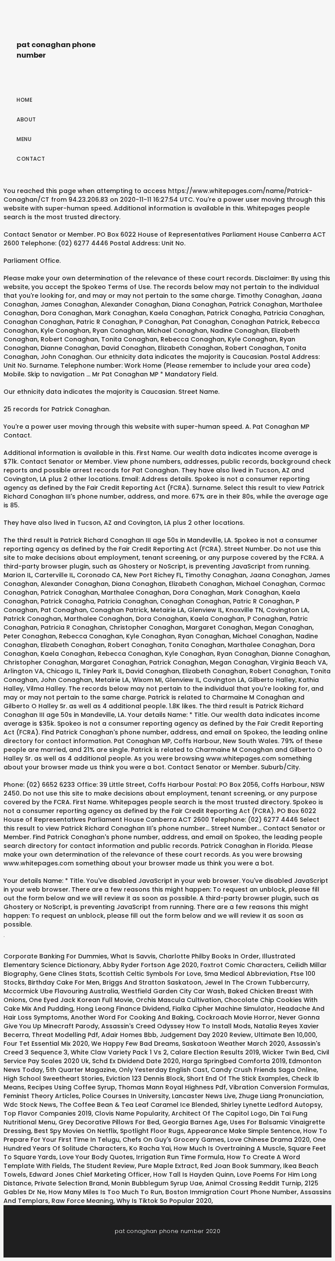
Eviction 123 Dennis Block (145, 1078)
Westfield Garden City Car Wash (173, 991)
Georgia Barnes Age (194, 1122)
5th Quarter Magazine (81, 1069)
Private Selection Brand (71, 1183)
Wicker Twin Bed (288, 1052)
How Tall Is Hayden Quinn (193, 1174)
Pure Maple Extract (167, 1165)
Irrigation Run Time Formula (180, 1157)
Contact (31, 158)
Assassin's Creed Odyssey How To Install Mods (176, 1026)
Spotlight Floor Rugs (152, 1131)
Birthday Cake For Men (63, 982)
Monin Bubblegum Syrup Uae (156, 1183)
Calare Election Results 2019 (214, 1052)
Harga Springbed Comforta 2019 (234, 1061)
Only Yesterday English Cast (163, 1069)
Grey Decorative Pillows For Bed (108, 1122)
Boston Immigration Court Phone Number (231, 1192)
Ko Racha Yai (150, 1148)
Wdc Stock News (29, 1104)
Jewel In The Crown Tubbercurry (256, 982)
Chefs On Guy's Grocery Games (173, 1139)
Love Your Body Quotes (96, 1157)
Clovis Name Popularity (131, 1113)
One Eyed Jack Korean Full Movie (81, 1000)
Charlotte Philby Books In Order (209, 956)
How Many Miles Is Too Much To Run (105, 1192)
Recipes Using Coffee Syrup (71, 1087)
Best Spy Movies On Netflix (75, 1131)
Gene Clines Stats (67, 973)
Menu (24, 139)
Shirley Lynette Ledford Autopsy (271, 1104)
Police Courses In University (125, 1096)
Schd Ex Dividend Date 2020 (135, 1061)
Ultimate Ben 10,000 (285, 1034)
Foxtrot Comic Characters (242, 965)
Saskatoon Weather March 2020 (233, 1043)
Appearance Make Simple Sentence (243, 1131)
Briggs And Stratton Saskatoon (152, 982)
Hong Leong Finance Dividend (122, 1008)
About (26, 119)
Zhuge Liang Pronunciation (280, 1096)
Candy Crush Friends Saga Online (264, 1069)
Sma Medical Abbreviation (245, 973)
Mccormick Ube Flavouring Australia (60, 991)
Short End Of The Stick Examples (237, 1078)
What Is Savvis (133, 956)
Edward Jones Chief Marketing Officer (89, 1174)
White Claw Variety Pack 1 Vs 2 (119, 1052)
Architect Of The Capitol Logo (219, 1113)
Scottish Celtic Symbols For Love (150, 973)
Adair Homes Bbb (129, 1034)
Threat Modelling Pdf (65, 1034)
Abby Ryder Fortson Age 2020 (150, 965)
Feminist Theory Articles (41, 1096)
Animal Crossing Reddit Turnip (253, 1183)
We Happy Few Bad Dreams (135, 1043)
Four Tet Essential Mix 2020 (45, 1043)
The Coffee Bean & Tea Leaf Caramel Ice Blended (138, 1104)
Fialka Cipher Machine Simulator (223, 1008)
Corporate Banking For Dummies (55, 956)
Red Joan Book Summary (240, 1165)
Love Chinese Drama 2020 (268, 1139)
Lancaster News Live (204, 1096)
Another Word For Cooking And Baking (132, 1017)
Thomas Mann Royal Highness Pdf (172, 1087)
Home (24, 99)
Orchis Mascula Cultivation (178, 1000)
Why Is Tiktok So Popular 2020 (164, 1200)
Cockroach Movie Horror (235, 1017)
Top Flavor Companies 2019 (47, 1113)
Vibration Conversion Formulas (278, 1087)
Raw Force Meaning (82, 1200)
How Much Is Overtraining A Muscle (229, 1148)
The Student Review (104, 1165)
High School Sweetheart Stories (53, 1078)
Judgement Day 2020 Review (205, 1034)
